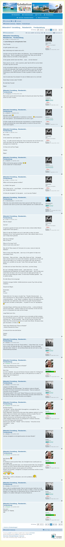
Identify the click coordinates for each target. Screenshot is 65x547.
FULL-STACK (29, 534)
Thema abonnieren (9, 32)
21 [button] (48, 30)
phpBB (9, 532)
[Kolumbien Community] (32, 8)
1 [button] (42, 30)
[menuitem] (15, 14)
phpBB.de (17, 534)
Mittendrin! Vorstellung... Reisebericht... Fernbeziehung (13, 36)
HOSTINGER (32, 532)
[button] (38, 30)
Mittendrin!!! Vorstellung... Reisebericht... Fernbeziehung (23, 27)
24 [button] (56, 30)
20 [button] (46, 30)
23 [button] (53, 30)
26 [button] (59, 30)
